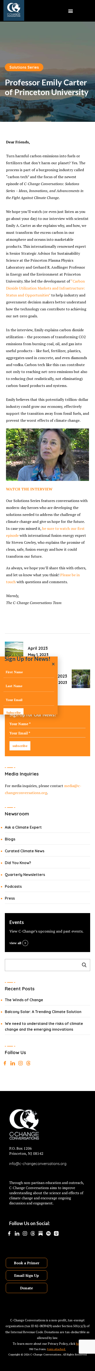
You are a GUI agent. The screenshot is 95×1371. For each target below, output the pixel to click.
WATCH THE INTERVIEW (29, 489)
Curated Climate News (24, 851)
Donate (26, 1288)
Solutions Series (24, 67)
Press (10, 898)
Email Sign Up (26, 1275)
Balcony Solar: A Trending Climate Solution (43, 1011)
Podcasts (13, 886)
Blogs (10, 839)
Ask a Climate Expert (23, 827)
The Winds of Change (24, 1000)
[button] (70, 11)
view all (15, 943)
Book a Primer (26, 1262)
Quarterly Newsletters (25, 874)
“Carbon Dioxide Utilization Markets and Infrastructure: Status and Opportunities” (45, 288)
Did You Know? (18, 862)
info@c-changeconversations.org (37, 1163)
